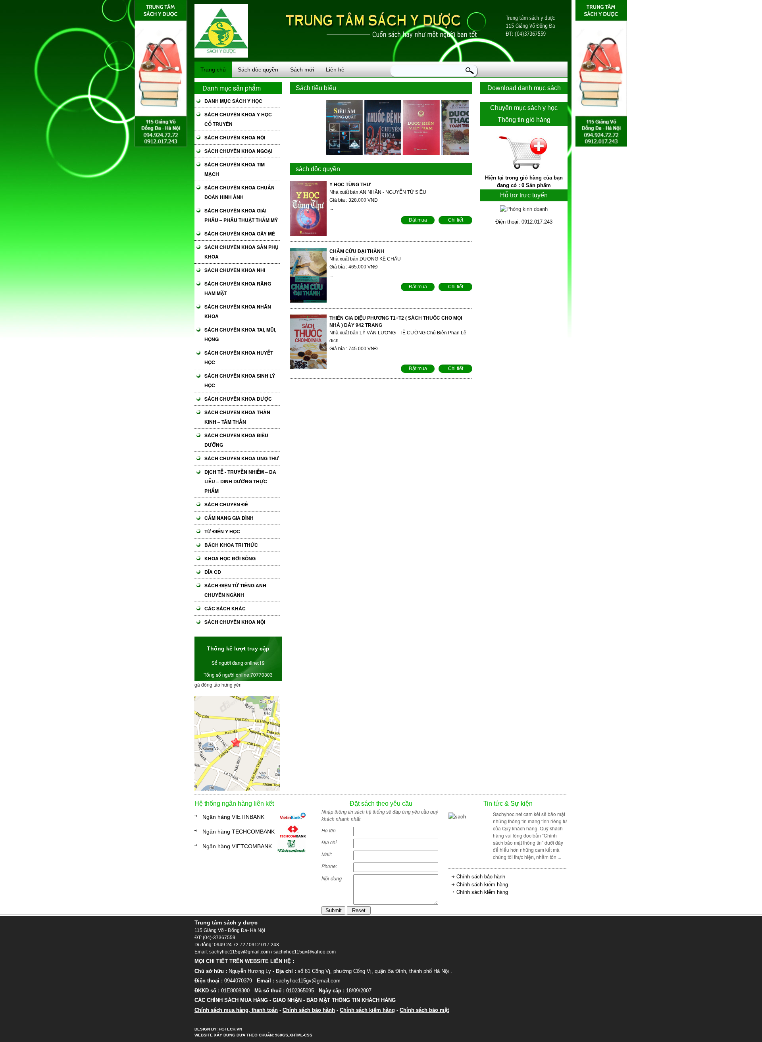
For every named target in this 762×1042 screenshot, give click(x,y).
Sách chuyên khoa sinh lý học (239, 380)
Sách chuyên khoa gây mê (239, 233)
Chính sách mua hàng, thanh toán (236, 1010)
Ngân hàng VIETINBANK (233, 817)
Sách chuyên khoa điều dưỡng (236, 440)
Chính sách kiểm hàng (482, 884)
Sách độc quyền (258, 69)
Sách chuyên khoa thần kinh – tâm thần (237, 417)
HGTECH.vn (230, 1029)
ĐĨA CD (212, 571)
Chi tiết (455, 220)
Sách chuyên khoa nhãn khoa (237, 311)
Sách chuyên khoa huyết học (238, 357)
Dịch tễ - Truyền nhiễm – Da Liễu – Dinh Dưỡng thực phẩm (240, 481)
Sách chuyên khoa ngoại (238, 150)
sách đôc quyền (318, 169)
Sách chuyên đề (226, 504)
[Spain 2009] (237, 788)
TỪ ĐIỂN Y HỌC (222, 531)
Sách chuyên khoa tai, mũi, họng (240, 334)
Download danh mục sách (524, 88)
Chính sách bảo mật (424, 1010)
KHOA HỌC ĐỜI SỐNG (230, 558)
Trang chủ (213, 69)
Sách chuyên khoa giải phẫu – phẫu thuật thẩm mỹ (241, 215)
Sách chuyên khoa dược (238, 398)
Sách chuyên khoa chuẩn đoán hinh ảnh (239, 192)
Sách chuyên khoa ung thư (241, 458)
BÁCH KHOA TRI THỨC (231, 544)
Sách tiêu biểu (316, 88)
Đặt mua (418, 220)
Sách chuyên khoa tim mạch (234, 169)
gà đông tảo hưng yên (218, 684)
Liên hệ (335, 69)
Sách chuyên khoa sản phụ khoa (241, 251)
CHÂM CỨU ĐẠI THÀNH (356, 251)
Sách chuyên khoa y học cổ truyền (238, 119)
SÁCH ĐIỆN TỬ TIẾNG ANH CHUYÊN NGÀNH (235, 590)
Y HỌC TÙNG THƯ (350, 184)
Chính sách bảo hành (480, 876)
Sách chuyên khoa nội (234, 137)
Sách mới (302, 69)
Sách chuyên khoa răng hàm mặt (237, 288)
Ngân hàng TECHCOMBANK (238, 831)
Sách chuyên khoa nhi (234, 270)
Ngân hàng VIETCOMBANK (237, 846)
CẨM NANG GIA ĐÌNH (229, 517)
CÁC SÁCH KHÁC (225, 608)
